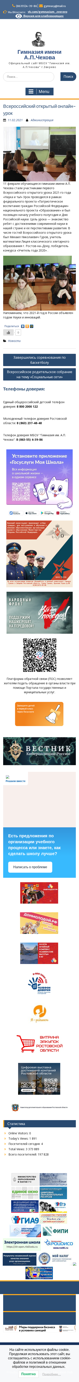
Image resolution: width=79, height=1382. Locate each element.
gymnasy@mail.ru (55, 6)
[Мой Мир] (31, 325)
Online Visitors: (18, 1133)
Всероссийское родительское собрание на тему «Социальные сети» (39, 374)
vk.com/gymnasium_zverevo (47, 11)
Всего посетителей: (23, 1154)
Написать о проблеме (30, 867)
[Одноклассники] (27, 325)
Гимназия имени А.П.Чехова (39, 54)
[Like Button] (8, 332)
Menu (44, 91)
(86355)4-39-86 (26, 6)
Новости (14, 341)
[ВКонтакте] (23, 325)
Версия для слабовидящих (43, 16)
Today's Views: (18, 1138)
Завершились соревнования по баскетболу (39, 360)
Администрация (42, 120)
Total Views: (17, 1149)
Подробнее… (51, 1374)
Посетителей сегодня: (24, 1144)
